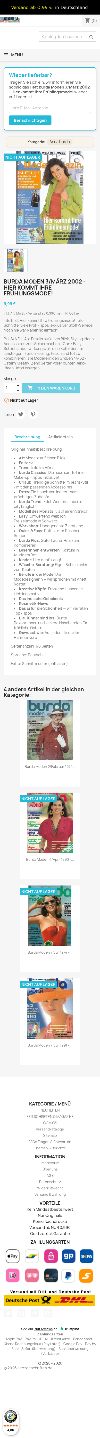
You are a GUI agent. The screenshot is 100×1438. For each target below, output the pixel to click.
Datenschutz (50, 1181)
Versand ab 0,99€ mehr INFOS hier (54, 313)
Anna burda (60, 141)
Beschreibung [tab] (27, 436)
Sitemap (50, 1135)
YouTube (21, 1313)
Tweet (20, 414)
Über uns (50, 1169)
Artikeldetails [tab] (60, 436)
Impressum (50, 1163)
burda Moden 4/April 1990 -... (50, 859)
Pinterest (33, 414)
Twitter (8, 1313)
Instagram (48, 1313)
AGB (50, 1175)
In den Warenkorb (51, 388)
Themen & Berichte (50, 1148)
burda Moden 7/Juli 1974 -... (50, 952)
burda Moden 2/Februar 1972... (50, 766)
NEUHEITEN (50, 1110)
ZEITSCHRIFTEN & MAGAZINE (50, 1116)
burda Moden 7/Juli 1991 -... (50, 1045)
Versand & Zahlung (50, 1194)
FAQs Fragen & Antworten (50, 1141)
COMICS (50, 1123)
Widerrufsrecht (50, 1188)
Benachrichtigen (30, 120)
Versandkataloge (50, 1129)
